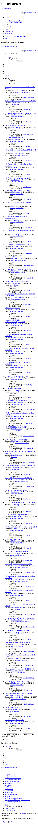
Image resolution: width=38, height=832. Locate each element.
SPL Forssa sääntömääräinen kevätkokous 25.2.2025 (21, 527)
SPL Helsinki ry (16, 220)
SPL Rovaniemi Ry (17, 402)
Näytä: (4, 734)
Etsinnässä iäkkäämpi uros (13, 257)
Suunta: (4, 736)
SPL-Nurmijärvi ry (17, 271)
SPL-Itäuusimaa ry (17, 153)
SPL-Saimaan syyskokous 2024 (14, 720)
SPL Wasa (14, 206)
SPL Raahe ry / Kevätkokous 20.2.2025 (17, 551)
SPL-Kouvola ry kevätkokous (14, 539)
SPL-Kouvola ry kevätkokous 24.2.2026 (17, 190)
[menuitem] (15, 21)
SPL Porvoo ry (15, 180)
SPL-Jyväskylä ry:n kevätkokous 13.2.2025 (18, 564)
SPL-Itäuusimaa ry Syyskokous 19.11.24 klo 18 (19, 669)
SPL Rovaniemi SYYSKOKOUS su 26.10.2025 (20, 401)
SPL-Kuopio (15, 234)
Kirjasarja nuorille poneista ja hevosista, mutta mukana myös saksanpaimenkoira (19, 694)
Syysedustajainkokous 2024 (13, 707)
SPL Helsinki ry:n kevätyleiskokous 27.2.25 (18, 515)
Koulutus (14, 457)
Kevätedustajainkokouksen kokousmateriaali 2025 (20, 465)
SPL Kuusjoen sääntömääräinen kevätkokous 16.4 (20, 113)
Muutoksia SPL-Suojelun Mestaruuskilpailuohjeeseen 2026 (15, 321)
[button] (8, 57)
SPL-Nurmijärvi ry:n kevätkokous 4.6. (16, 439)
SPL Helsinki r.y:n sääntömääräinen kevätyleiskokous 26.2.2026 (16, 217)
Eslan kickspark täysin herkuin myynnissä (17, 643)
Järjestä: (20, 734)
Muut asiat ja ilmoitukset (22, 92)
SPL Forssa (14, 167)
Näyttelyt (17, 609)
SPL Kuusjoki (15, 115)
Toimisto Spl (15, 102)
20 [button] (5, 73)
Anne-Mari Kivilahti (17, 607)
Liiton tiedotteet (14, 104)
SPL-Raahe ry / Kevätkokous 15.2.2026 (17, 244)
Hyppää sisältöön (6, 8)
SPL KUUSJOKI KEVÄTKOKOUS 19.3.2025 (20, 502)
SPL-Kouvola (15, 192)
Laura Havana (15, 323)
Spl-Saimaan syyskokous (12, 308)
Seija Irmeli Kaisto (17, 90)
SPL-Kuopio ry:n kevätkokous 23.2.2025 (17, 630)
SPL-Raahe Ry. (16, 246)
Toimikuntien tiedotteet (17, 325)
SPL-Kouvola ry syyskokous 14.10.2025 (17, 388)
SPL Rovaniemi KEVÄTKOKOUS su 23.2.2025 (20, 618)
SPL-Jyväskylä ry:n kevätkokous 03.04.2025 (18, 478)
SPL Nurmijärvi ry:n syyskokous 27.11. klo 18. (19, 269)
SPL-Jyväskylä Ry (17, 479)
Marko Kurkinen (16, 127)
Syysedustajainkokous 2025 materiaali (16, 281)
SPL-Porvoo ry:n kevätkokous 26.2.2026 (17, 178)
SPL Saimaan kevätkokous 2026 (15, 138)
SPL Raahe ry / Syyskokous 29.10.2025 (17, 376)
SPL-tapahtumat (15, 430)
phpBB (22, 813)
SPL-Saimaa (15, 139)
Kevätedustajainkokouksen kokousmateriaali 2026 (20, 101)
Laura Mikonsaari (16, 429)
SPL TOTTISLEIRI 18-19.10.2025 (16, 427)
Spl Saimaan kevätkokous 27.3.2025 (16, 490)
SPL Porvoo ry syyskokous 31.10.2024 (17, 681)
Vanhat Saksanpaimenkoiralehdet (15, 125)
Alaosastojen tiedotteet (16, 116)
